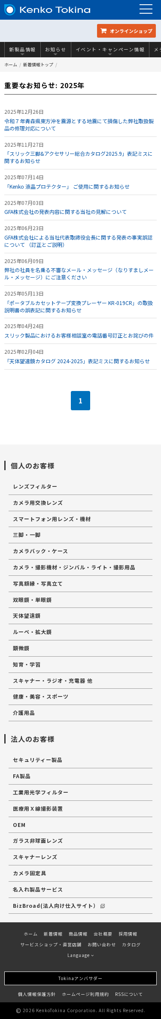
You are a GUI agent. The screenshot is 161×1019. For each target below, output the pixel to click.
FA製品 (22, 775)
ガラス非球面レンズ (38, 840)
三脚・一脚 (27, 534)
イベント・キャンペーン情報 (110, 49)
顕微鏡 (21, 648)
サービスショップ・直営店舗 (51, 944)
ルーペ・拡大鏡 (32, 631)
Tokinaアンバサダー (80, 978)
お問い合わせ (102, 944)
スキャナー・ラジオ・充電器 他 (53, 680)
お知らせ (56, 49)
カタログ (131, 944)
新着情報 (53, 933)
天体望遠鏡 (27, 615)
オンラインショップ (130, 30)
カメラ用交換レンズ (38, 502)
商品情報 (78, 933)
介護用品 (24, 712)
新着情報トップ (38, 64)
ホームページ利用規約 (85, 994)
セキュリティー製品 (38, 759)
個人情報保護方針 (37, 994)
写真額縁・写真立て (38, 583)
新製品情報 (22, 49)
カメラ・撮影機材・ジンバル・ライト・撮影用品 (74, 567)
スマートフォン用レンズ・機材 (52, 518)
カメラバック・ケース (40, 550)
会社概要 (103, 933)
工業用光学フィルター (41, 792)
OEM (19, 824)
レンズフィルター (35, 486)
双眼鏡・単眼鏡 (32, 599)
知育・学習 (27, 664)
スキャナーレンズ (35, 856)
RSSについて (129, 994)
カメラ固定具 (29, 873)
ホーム (10, 64)
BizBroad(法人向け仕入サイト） (56, 905)
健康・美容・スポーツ (41, 696)
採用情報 (127, 933)
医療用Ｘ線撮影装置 (38, 808)
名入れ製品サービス (38, 889)
